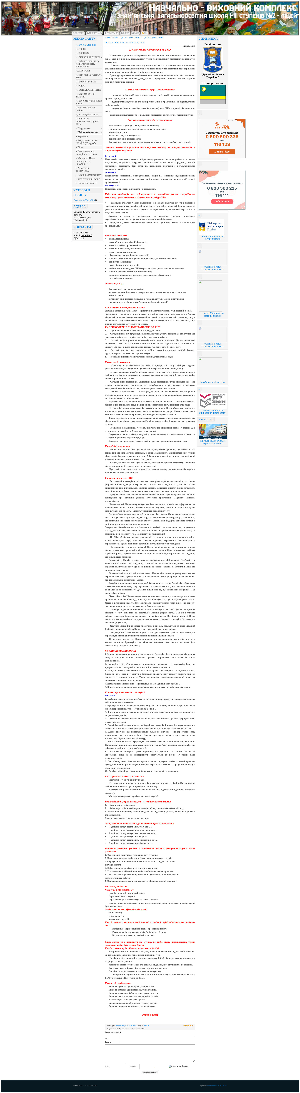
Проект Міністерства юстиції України (213, 314)
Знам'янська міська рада (212, 382)
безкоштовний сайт (214, 1086)
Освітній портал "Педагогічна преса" (213, 268)
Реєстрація (112, 33)
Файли (115, 37)
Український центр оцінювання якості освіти (212, 411)
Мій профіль (95, 33)
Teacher (146, 1026)
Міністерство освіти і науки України (212, 237)
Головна (79, 33)
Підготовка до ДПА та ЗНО (84, 200)
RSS (146, 33)
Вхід (136, 33)
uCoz (225, 1086)
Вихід (126, 33)
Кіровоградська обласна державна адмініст (212, 442)
